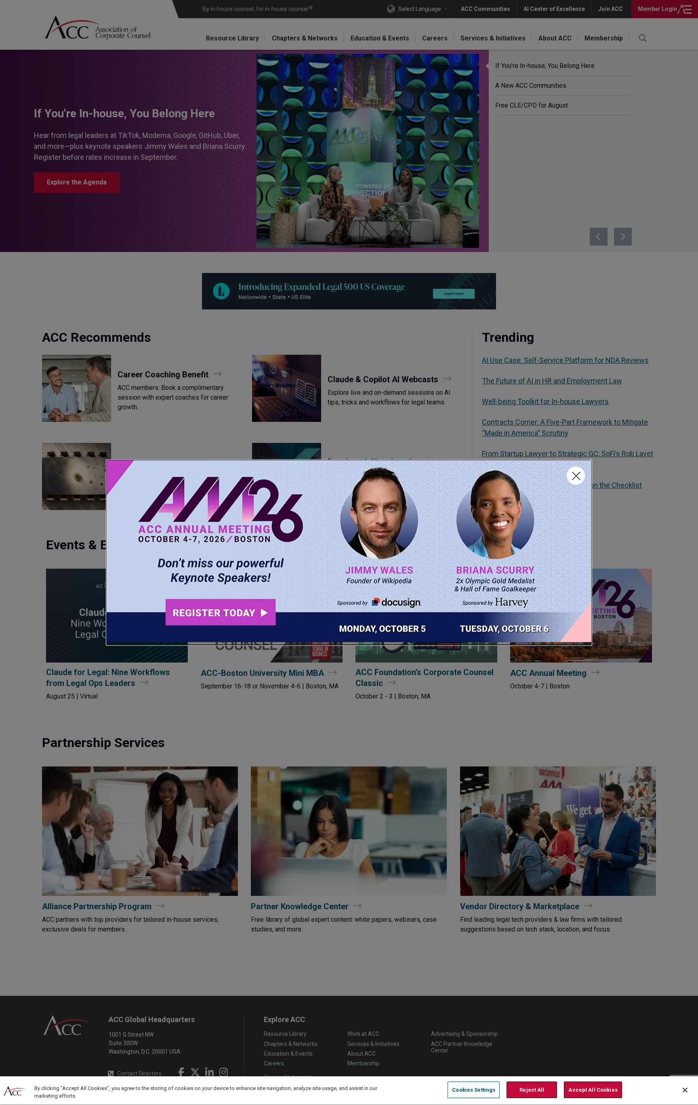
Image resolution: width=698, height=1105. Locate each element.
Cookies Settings (473, 1090)
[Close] (685, 1090)
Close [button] (576, 476)
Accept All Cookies (592, 1090)
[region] (349, 1090)
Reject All (531, 1090)
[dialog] (349, 552)
